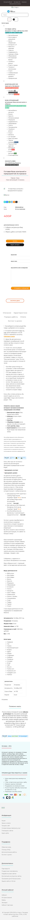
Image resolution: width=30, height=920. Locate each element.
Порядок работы (11, 317)
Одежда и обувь (13, 54)
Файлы (4, 900)
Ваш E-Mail (14, 261)
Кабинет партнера (7, 905)
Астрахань (5, 699)
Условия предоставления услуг (11, 828)
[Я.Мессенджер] (5, 202)
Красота (10, 116)
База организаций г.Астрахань (15, 180)
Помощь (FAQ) (6, 849)
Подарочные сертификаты (10, 871)
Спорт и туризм (13, 65)
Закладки (4, 902)
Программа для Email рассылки (11, 878)
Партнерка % (6, 868)
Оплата (23, 317)
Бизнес (10, 114)
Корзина (24, 2)
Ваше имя (14, 254)
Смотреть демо (15, 300)
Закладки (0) (17, 2)
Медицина (11, 120)
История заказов (7, 897)
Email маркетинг (13, 155)
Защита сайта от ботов (8, 881)
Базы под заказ (13, 138)
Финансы (11, 134)
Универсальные (13, 73)
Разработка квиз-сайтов (9, 873)
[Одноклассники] (14, 202)
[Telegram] (12, 202)
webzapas (19, 11)
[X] (16, 202)
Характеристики (20, 313)
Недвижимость (12, 52)
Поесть (10, 125)
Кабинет (4, 895)
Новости (11, 50)
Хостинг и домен (15, 321)
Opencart (13, 94)
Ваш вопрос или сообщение (19, 267)
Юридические (12, 78)
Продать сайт (6, 825)
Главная (13, 178)
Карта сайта (5, 833)
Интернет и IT (12, 45)
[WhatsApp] (9, 202)
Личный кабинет (8, 2)
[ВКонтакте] (7, 202)
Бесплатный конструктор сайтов (11, 876)
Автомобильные (13, 35)
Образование (12, 56)
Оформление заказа (15, 3)
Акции (3, 820)
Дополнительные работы (9, 852)
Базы (17, 178)
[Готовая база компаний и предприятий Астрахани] (15, 190)
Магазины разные (13, 118)
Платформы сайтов (7, 830)
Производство (12, 127)
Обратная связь (6, 847)
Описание (7, 313)
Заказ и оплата (6, 823)
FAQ (10, 400)
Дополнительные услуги (11, 225)
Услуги (10, 71)
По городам (12, 136)
